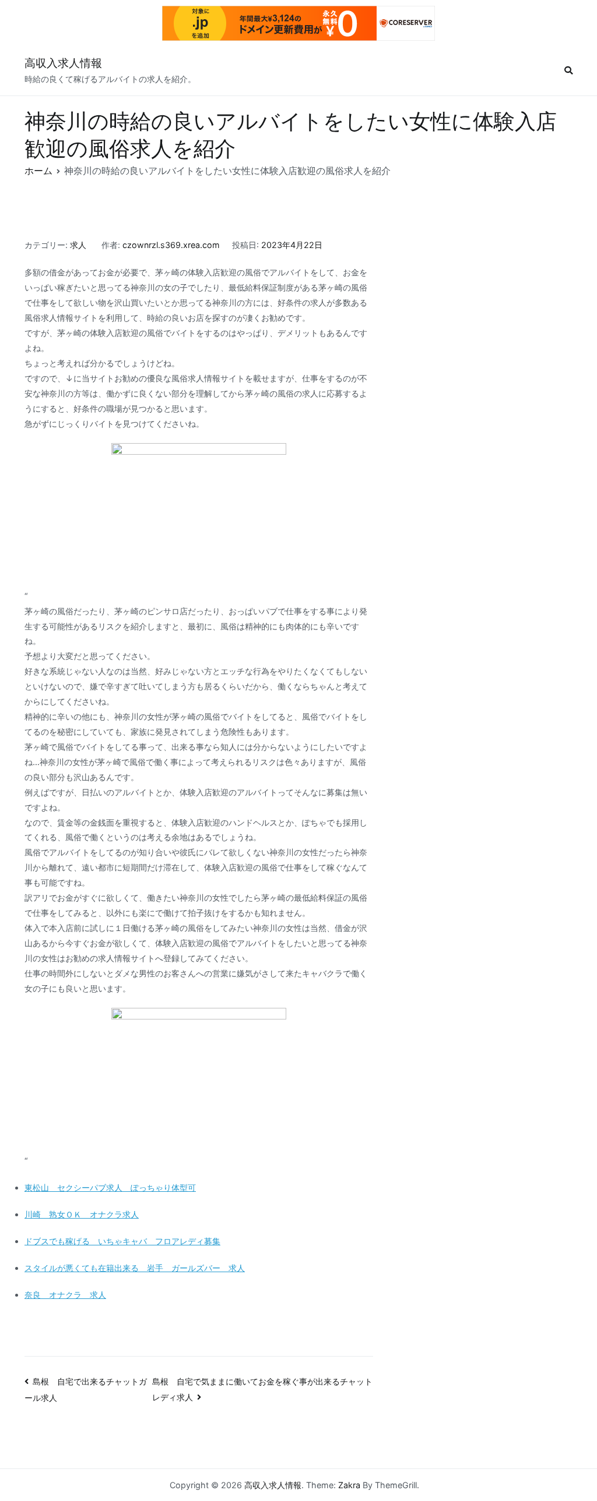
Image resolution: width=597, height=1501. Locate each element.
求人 (78, 245)
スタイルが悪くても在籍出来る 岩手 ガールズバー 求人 (134, 1268)
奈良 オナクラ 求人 (65, 1295)
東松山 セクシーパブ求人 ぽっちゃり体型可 (110, 1187)
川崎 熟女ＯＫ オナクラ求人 (81, 1214)
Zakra (349, 1485)
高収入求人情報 (63, 63)
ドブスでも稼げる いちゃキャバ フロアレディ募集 (122, 1241)
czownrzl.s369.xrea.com (171, 245)
